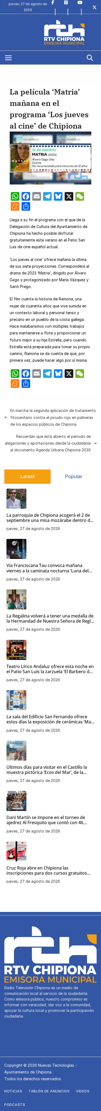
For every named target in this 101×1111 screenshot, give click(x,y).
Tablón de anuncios (49, 1091)
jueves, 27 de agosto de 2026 (33, 528)
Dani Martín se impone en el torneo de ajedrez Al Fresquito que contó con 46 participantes (45, 820)
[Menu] (8, 58)
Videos (82, 1091)
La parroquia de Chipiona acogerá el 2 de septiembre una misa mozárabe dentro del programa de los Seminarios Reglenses (50, 518)
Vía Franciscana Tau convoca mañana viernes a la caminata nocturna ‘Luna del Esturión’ (47, 568)
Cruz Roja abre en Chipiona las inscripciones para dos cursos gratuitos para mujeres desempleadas (46, 870)
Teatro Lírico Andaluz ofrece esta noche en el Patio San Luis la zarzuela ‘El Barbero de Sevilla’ (50, 669)
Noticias (13, 1091)
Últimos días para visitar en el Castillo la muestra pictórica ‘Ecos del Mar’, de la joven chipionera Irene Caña (46, 770)
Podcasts (14, 1104)
